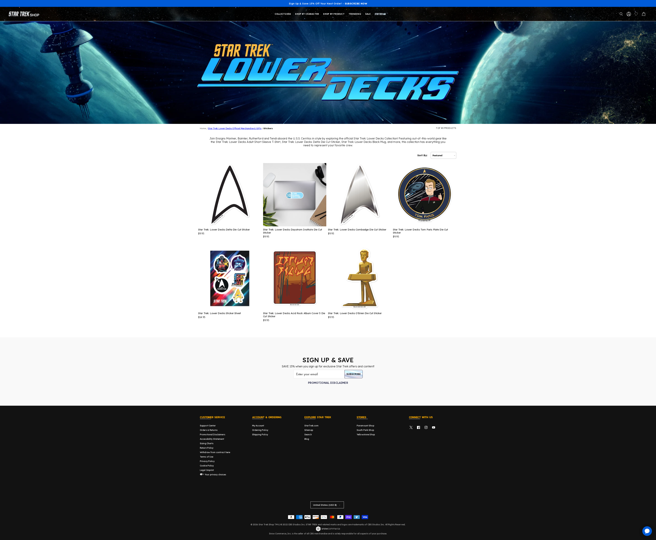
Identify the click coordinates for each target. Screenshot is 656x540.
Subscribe (353, 374)
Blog (306, 439)
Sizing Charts (207, 443)
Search (308, 434)
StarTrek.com (311, 425)
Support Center (208, 425)
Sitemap (308, 430)
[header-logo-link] (25, 14)
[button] (621, 14)
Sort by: (422, 155)
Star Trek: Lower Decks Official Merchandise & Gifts (234, 128)
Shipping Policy (260, 434)
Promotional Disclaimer (328, 382)
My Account (258, 425)
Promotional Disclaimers (212, 434)
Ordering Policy (260, 430)
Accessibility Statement (212, 439)
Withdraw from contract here (215, 452)
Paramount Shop (365, 425)
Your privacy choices (215, 474)
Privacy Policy (207, 461)
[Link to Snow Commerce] (328, 530)
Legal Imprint (207, 470)
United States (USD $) (325, 505)
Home (203, 128)
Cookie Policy (207, 465)
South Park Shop (365, 430)
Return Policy (207, 448)
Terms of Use (206, 456)
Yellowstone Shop (366, 434)
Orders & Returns (208, 430)
